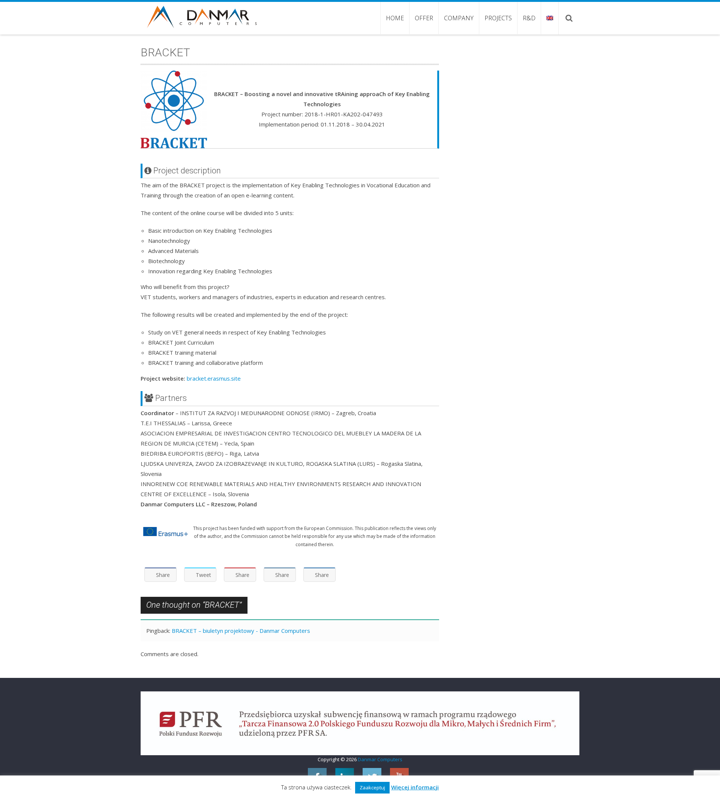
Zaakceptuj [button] (372, 787)
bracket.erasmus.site (214, 378)
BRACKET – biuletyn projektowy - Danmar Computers (241, 630)
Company (459, 18)
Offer (424, 18)
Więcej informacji (415, 787)
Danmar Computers (380, 759)
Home (395, 18)
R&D (529, 18)
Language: (549, 18)
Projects (498, 18)
